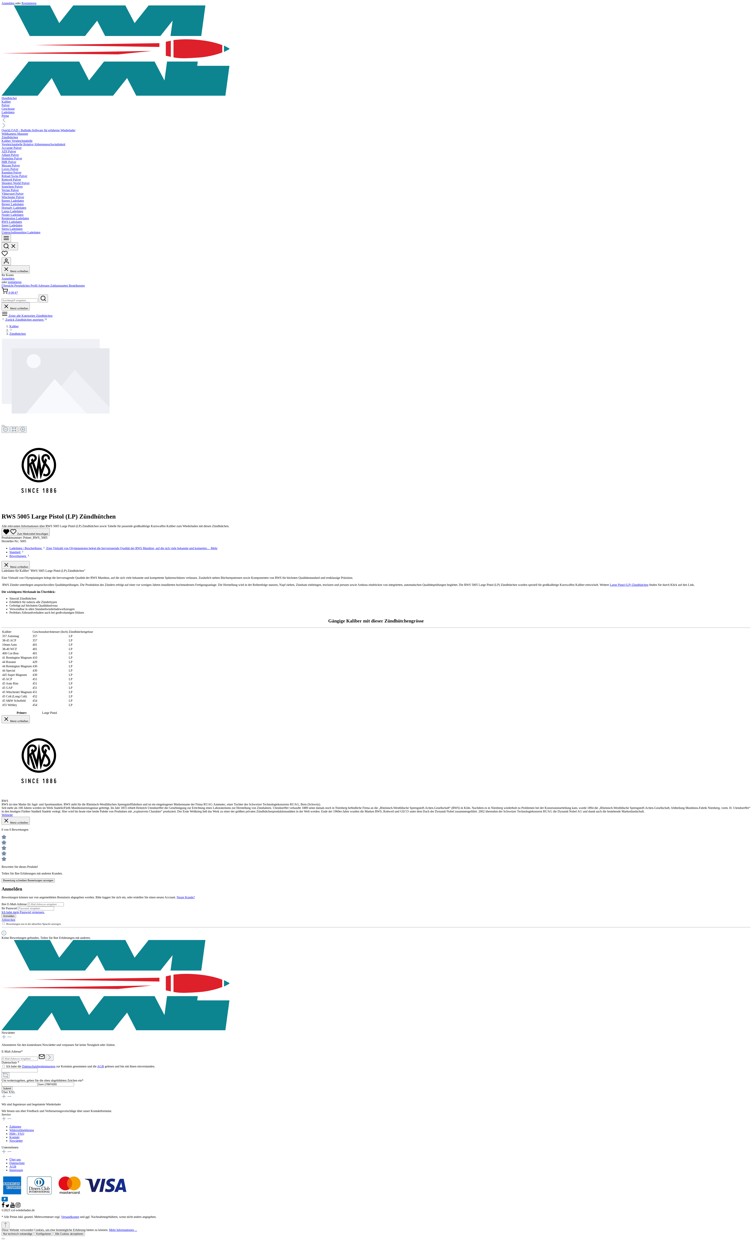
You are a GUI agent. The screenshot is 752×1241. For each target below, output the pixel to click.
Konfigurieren (43, 1233)
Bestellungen (77, 285)
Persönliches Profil (26, 285)
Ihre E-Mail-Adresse (15, 904)
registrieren (15, 282)
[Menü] (6, 238)
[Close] (3, 425)
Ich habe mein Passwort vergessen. (23, 912)
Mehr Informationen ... (123, 1230)
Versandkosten (70, 1216)
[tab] (113, 548)
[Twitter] (7, 1206)
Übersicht (8, 285)
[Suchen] (10, 246)
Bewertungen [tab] (18, 556)
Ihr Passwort (10, 908)
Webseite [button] (7, 815)
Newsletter (16, 1140)
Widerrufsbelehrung (21, 1130)
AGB (100, 1066)
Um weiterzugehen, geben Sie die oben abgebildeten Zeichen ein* (42, 1080)
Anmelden (8, 3)
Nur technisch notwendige (17, 1233)
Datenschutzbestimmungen (38, 1066)
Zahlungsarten (59, 285)
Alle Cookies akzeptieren (69, 1233)
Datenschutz (17, 1163)
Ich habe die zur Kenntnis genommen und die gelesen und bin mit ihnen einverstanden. (80, 1066)
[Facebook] (3, 1206)
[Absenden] (49, 1057)
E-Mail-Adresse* (12, 1051)
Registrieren (29, 3)
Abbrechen (8, 919)
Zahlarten (15, 1126)
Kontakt (14, 1137)
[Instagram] (18, 1206)
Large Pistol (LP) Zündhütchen (629, 584)
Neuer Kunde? (186, 897)
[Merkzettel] (5, 255)
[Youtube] (13, 1206)
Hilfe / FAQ (16, 1133)
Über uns (15, 1159)
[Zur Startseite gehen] (376, 50)
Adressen (44, 285)
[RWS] (39, 507)
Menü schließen (18, 271)
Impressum (16, 1170)
